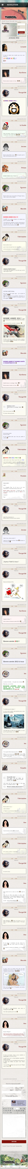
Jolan (23, 1104)
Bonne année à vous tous (9, 490)
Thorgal (14, 1104)
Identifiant (19, 22)
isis (25, 673)
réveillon (5, 492)
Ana (24, 822)
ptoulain (23, 476)
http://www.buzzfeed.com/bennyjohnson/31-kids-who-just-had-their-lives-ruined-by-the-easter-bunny (13, 1034)
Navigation (12, 5)
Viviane (23, 168)
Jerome (23, 146)
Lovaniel (23, 47)
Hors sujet (12, 21)
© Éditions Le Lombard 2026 (20, 1166)
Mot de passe (19, 27)
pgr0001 (23, 187)
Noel (21, 491)
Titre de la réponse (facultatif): (13, 1083)
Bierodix (23, 209)
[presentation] (4, 1108)
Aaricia (19, 1104)
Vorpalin (23, 768)
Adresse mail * (12, 1096)
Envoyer (14, 1141)
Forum (7, 21)
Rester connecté (21, 34)
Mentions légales (11, 1166)
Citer (16, 120)
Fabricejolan (22, 237)
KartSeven (22, 72)
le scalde (23, 125)
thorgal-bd (22, 92)
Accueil (3, 21)
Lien (12, 120)
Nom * (11, 1090)
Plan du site (5, 1166)
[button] (4, 1108)
